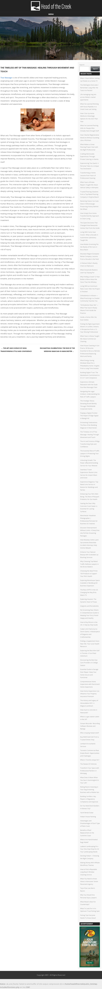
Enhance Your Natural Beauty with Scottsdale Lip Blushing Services (89, 554)
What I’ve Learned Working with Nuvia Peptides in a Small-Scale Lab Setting (89, 106)
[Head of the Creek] (51, 6)
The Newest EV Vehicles (88, 764)
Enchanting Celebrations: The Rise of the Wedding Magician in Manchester (57, 349)
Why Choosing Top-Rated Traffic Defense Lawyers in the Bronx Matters (89, 564)
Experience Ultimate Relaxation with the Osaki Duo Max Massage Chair (89, 384)
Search (81, 65)
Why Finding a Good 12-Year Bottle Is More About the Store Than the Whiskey (90, 279)
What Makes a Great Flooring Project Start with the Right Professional (89, 147)
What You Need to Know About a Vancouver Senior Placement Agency (89, 881)
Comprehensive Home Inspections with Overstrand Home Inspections (90, 684)
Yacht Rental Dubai (86, 813)
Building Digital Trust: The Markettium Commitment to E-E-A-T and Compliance (90, 375)
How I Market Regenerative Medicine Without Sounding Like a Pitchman (89, 137)
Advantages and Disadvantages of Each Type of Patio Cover (90, 823)
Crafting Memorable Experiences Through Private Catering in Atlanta (89, 156)
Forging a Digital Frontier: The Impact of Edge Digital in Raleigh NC (89, 415)
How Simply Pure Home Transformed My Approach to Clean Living (89, 216)
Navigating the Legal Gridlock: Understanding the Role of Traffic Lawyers (90, 394)
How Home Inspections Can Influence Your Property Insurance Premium (89, 693)
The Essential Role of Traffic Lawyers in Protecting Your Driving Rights (89, 453)
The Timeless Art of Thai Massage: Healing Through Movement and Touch (89, 434)
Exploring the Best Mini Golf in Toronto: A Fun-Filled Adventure (89, 653)
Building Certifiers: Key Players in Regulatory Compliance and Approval (89, 799)
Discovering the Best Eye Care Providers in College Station (89, 662)
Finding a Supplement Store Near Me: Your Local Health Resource (89, 643)
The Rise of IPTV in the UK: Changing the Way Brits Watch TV (89, 592)
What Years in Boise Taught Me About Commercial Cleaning (89, 338)
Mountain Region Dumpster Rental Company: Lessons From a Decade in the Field (89, 256)
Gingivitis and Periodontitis (89, 606)
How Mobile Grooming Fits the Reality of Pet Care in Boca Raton (89, 247)
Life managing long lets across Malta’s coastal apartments (88, 97)
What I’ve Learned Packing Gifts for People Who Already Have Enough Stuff (89, 128)
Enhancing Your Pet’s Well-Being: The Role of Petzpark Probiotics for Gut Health (89, 496)
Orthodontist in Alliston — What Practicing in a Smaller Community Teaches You (90, 298)
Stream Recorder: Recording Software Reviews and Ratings (90, 726)
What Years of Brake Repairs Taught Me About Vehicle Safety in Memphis (89, 185)
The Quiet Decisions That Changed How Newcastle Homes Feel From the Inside (90, 225)
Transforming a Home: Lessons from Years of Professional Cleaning (88, 175)
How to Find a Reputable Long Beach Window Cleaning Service (88, 872)
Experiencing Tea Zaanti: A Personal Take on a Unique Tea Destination (89, 166)
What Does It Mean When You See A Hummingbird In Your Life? (89, 780)
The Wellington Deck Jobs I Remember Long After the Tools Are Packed (89, 87)
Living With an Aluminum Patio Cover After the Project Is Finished (90, 288)
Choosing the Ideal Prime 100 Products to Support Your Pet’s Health (89, 573)
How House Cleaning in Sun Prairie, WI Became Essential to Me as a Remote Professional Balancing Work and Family (90, 351)
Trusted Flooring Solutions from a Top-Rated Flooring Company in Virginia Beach (89, 194)
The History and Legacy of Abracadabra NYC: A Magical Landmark (89, 703)
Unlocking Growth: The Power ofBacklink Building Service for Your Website (89, 463)
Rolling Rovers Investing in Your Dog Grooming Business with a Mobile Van (89, 789)
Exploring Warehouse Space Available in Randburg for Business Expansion (90, 583)
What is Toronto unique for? (89, 760)
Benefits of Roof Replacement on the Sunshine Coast (87, 833)
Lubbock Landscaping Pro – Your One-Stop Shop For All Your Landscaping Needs (89, 849)
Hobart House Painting (88, 817)
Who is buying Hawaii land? (89, 733)
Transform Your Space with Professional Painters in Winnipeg (89, 770)
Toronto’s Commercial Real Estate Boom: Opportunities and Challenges (89, 753)
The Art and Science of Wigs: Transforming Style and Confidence (16, 349)
